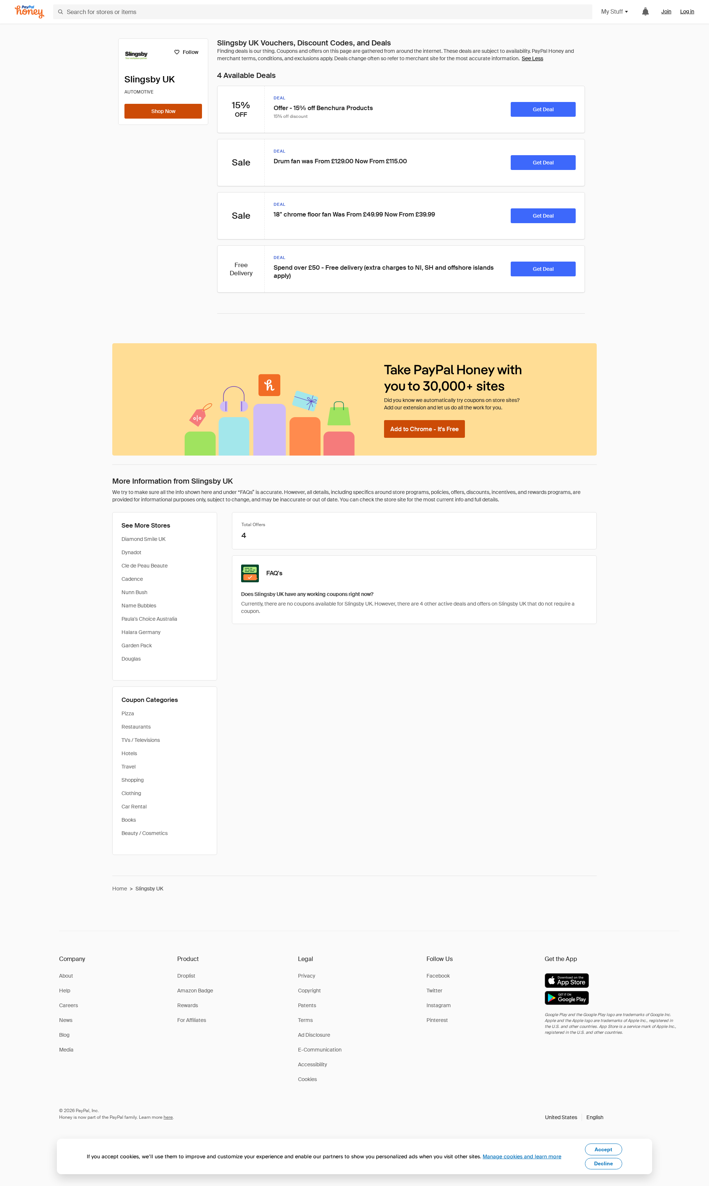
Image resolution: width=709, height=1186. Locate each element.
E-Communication (320, 1049)
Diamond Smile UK (143, 539)
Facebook (438, 975)
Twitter (434, 990)
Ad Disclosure (314, 1035)
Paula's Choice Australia (149, 619)
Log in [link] (687, 11)
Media (66, 1049)
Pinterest (437, 1020)
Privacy (306, 975)
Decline (603, 1163)
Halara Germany (141, 632)
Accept (603, 1149)
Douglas (131, 658)
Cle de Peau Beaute (144, 565)
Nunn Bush (134, 592)
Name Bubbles (138, 605)
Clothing (131, 793)
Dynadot (131, 552)
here (168, 1117)
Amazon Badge (195, 990)
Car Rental (134, 806)
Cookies (307, 1079)
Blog (64, 1035)
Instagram (439, 1005)
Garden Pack (136, 645)
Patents (307, 1005)
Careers (68, 1005)
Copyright (309, 990)
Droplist (186, 975)
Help (64, 990)
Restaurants (136, 726)
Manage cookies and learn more (522, 1156)
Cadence (132, 579)
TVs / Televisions (140, 740)
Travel (128, 766)
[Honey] (29, 12)
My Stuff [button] (612, 12)
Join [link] (666, 11)
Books (128, 820)
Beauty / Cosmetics (144, 833)
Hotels (129, 753)
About (66, 975)
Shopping (132, 780)
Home (119, 888)
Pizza (127, 713)
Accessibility (312, 1064)
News (65, 1020)
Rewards (187, 1005)
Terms (305, 1020)
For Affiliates (191, 1020)
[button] (574, 1117)
